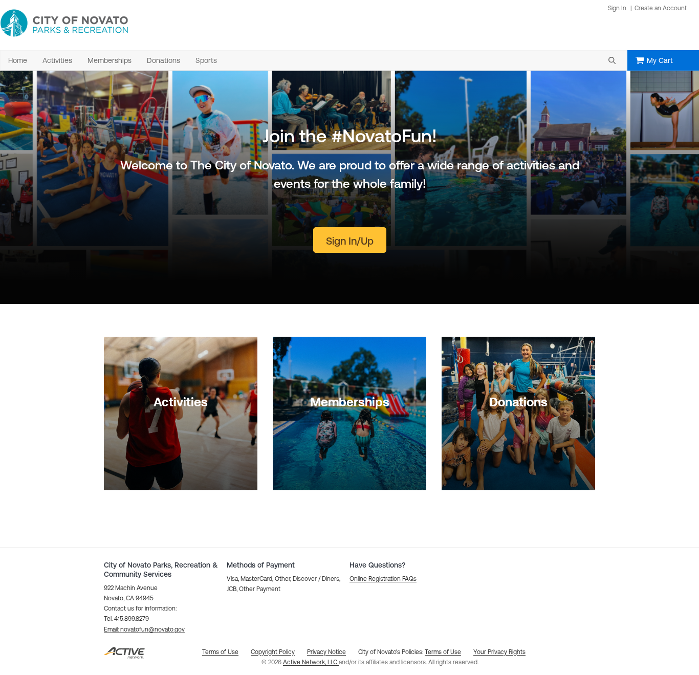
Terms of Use (443, 652)
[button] (612, 60)
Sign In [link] (617, 8)
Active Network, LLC (311, 662)
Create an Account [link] (661, 8)
